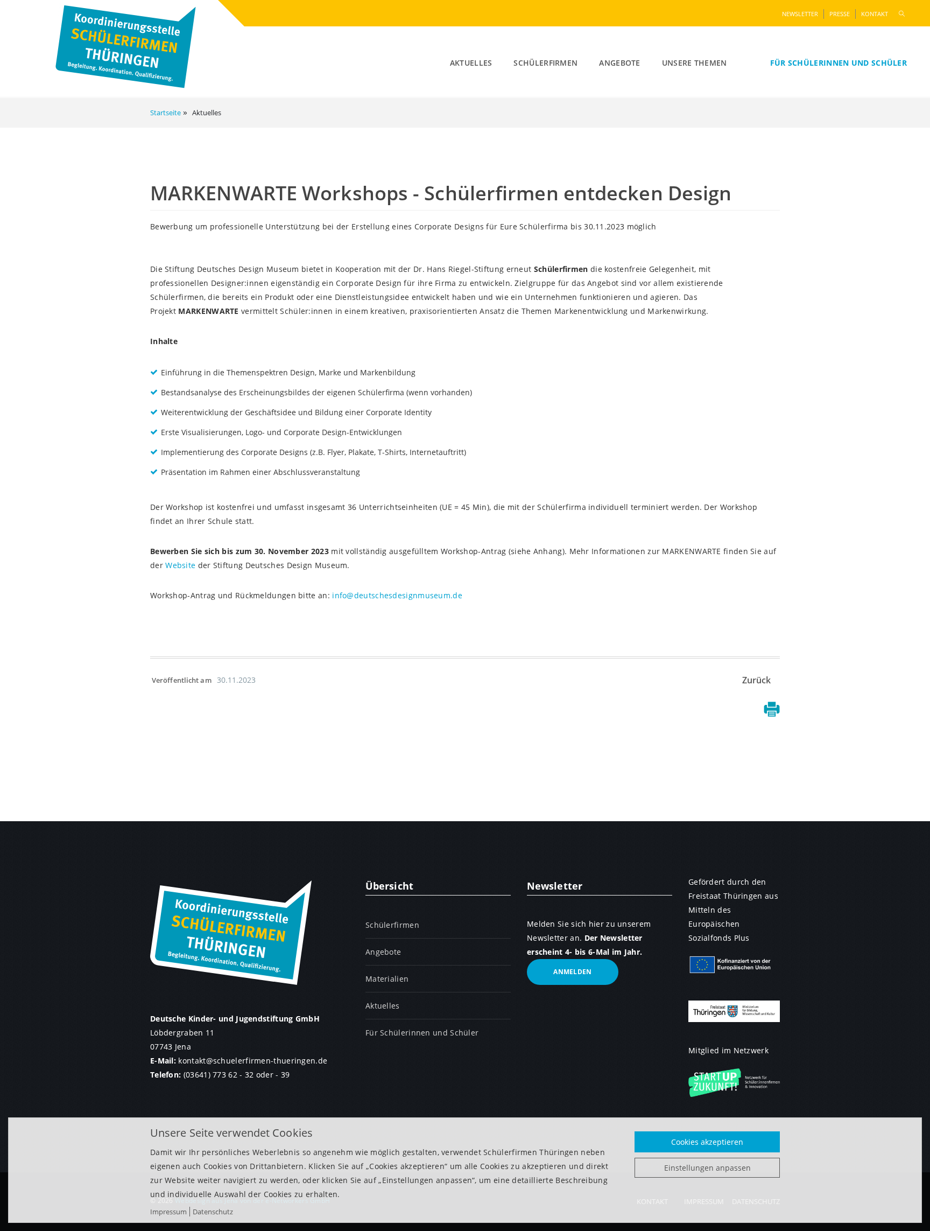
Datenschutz (213, 1211)
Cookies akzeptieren (707, 1142)
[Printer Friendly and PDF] (772, 713)
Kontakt (874, 14)
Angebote (619, 63)
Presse (839, 14)
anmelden (572, 971)
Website (180, 565)
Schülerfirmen (545, 63)
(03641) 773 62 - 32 (219, 1074)
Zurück (756, 680)
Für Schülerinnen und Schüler (838, 63)
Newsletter (800, 14)
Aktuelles (471, 63)
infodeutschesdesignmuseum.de (397, 595)
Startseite (165, 112)
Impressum (168, 1211)
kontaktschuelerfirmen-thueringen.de (252, 1060)
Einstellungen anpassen (707, 1168)
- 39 (283, 1074)
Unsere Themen (694, 63)
